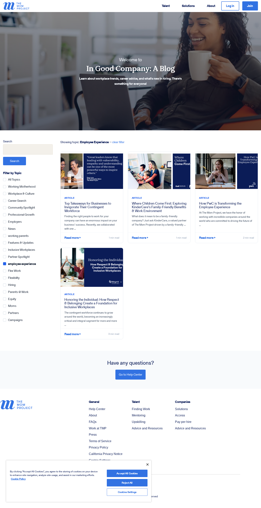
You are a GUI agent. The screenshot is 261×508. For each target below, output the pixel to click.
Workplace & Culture (21, 193)
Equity (12, 299)
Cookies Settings (127, 492)
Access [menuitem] (180, 415)
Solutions (188, 6)
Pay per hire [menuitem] (183, 421)
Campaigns (15, 320)
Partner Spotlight (19, 257)
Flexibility (13, 278)
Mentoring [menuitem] (138, 415)
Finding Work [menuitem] (141, 409)
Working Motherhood (22, 186)
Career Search (17, 200)
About (211, 6)
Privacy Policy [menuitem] (98, 447)
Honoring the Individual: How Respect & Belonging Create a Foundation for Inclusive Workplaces (91, 303)
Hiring (12, 285)
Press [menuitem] (93, 434)
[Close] (147, 464)
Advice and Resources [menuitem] (147, 428)
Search (7, 141)
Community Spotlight (21, 207)
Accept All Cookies (127, 473)
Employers (15, 221)
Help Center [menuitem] (97, 409)
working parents (18, 236)
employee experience (22, 264)
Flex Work (14, 271)
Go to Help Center (130, 374)
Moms (12, 306)
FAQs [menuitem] (92, 421)
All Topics (14, 179)
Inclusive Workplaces (21, 250)
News (12, 229)
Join (250, 6)
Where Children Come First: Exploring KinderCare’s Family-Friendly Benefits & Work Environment (159, 207)
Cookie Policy (18, 479)
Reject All (127, 483)
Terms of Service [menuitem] (100, 441)
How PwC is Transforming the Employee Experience (220, 205)
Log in (230, 6)
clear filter (118, 142)
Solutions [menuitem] (181, 409)
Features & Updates (21, 242)
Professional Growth (21, 214)
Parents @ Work (18, 292)
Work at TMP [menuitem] (97, 428)
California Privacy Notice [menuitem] (105, 454)
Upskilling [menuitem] (138, 421)
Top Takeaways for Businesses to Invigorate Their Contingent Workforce (87, 207)
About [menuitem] (93, 415)
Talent (166, 6)
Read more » (72, 237)
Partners (13, 313)
